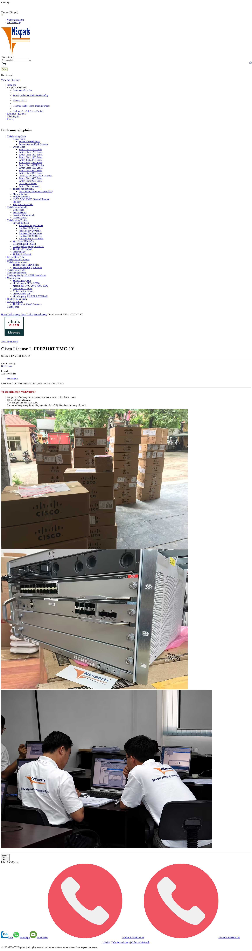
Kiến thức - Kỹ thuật (16, 113)
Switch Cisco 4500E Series (31, 165)
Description (12, 378)
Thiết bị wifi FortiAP (22, 249)
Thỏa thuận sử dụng (120, 942)
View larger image (9, 341)
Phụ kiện (17, 202)
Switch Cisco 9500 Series (30, 181)
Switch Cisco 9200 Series (30, 170)
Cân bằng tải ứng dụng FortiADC (28, 246)
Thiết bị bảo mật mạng (23, 189)
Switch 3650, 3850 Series (30, 162)
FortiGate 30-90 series (29, 228)
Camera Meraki (20, 217)
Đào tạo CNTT (20, 100)
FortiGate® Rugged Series (31, 225)
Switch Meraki (19, 212)
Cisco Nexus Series (28, 183)
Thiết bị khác (13, 307)
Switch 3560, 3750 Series (30, 160)
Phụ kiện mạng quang (17, 299)
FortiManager (19, 251)
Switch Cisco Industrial (29, 186)
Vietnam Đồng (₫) (15, 20)
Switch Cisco (19, 147)
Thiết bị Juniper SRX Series (26, 265)
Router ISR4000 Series (29, 141)
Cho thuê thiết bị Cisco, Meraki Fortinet (31, 106)
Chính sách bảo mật (140, 942)
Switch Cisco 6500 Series (30, 168)
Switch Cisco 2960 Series (30, 157)
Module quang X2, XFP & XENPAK (30, 296)
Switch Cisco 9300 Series (30, 173)
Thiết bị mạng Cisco (16, 136)
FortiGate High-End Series (31, 238)
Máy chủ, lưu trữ (15, 301)
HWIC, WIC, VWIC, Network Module (31, 199)
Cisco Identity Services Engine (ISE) (35, 191)
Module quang (13, 278)
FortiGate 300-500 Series (30, 233)
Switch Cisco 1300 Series (30, 154)
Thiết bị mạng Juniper (17, 262)
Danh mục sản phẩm (22, 90)
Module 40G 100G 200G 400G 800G (30, 286)
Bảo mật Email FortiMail (24, 244)
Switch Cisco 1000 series (30, 149)
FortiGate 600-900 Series (30, 236)
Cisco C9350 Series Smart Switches (35, 175)
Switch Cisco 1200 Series (30, 152)
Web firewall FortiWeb (23, 241)
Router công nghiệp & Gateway (33, 144)
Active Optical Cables (23, 291)
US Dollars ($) (14, 22)
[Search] (30, 60)
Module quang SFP (22, 280)
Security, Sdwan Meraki (24, 215)
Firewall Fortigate (21, 223)
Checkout (15, 80)
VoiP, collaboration (21, 196)
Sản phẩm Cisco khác (23, 204)
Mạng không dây (21, 194)
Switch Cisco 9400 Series (30, 178)
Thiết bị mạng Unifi (16, 270)
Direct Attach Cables (22, 288)
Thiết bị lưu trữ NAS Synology (27, 304)
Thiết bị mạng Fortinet (17, 220)
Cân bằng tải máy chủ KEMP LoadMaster (26, 275)
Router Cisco (19, 139)
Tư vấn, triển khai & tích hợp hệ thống (30, 95)
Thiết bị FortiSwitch (22, 254)
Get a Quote (6, 366)
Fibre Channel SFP (21, 293)
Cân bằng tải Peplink (16, 272)
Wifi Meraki (18, 210)
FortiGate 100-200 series (30, 230)
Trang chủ (11, 85)
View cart (5, 80)
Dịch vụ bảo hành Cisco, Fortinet (28, 111)
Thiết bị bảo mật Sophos (18, 259)
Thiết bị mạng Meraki (17, 207)
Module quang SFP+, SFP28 (26, 283)
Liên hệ (10, 119)
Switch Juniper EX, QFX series (27, 267)
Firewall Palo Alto (15, 257)
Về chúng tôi (13, 116)
